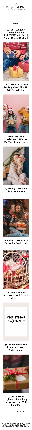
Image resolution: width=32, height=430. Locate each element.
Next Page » (19, 411)
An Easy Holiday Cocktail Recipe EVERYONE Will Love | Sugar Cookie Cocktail (16, 34)
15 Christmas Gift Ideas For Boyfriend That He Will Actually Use (16, 87)
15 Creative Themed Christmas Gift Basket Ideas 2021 (16, 295)
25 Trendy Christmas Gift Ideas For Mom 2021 (16, 191)
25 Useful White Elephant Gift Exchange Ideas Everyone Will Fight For (16, 400)
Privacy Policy (21, 422)
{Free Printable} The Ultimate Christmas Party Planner (16, 347)
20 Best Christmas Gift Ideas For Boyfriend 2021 (16, 243)
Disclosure (5, 423)
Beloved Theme (12, 423)
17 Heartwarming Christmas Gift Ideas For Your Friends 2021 (16, 139)
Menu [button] (17, 15)
